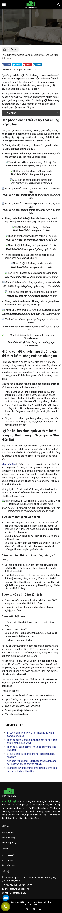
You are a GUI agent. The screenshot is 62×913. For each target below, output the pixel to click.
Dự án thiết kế (7, 855)
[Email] (34, 909)
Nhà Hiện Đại (31, 902)
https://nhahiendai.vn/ (15, 893)
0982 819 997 (25, 885)
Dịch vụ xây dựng (9, 842)
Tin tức (14, 49)
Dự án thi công (8, 860)
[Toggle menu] (4, 4)
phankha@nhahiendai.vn (17, 889)
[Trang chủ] (5, 49)
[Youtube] (40, 909)
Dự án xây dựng (8, 865)
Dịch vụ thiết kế (8, 833)
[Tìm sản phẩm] (58, 4)
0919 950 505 (10, 885)
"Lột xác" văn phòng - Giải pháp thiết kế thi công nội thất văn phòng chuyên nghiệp (31, 763)
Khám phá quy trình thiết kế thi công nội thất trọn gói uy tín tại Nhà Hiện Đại (32, 769)
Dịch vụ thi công (8, 837)
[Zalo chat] (6, 898)
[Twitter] (27, 909)
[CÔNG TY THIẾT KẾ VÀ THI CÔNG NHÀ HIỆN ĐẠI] (31, 4)
